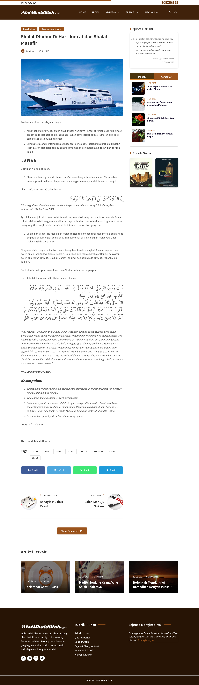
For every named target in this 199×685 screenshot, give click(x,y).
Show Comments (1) (72, 531)
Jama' (58, 451)
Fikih (47, 451)
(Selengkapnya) (146, 640)
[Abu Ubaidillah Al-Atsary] (40, 12)
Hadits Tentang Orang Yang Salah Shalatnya (98, 584)
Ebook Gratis (82, 641)
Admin (31, 51)
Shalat (35, 457)
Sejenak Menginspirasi (87, 646)
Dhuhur (35, 451)
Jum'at (71, 451)
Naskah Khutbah (83, 654)
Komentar (166, 77)
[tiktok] (42, 658)
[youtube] (29, 658)
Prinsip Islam (82, 633)
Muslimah (98, 451)
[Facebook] (163, 2)
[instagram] (35, 658)
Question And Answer (52, 28)
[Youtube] (168, 2)
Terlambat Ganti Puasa (41, 587)
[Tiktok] (176, 2)
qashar (112, 451)
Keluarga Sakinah (84, 650)
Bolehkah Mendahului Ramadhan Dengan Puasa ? (152, 584)
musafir (84, 451)
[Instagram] (172, 2)
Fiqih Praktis (29, 28)
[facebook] (23, 658)
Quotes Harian (82, 637)
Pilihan (142, 77)
